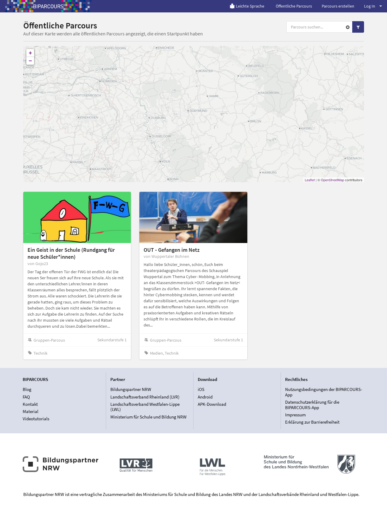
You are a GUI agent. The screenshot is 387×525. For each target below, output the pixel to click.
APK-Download (212, 404)
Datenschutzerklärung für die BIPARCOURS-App (312, 404)
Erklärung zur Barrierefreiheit (312, 422)
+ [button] (30, 53)
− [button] (30, 60)
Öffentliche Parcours (294, 6)
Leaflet (310, 179)
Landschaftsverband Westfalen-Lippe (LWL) (145, 406)
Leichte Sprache (250, 6)
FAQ (26, 397)
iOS (201, 389)
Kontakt (30, 404)
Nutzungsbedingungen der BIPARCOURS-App (323, 392)
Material (30, 411)
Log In (369, 6)
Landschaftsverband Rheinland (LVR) (145, 397)
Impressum (295, 415)
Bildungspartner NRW (130, 389)
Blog (27, 389)
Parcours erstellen (338, 6)
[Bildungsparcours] (48, 6)
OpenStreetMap (332, 179)
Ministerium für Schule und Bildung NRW (148, 416)
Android (205, 397)
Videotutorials (36, 419)
